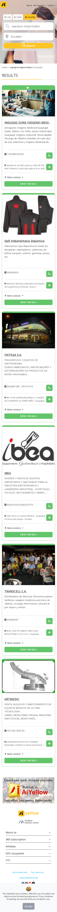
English (51, 5)
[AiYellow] (28, 813)
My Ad (29, 5)
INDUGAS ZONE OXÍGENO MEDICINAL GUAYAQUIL (28, 122)
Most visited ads (20, 872)
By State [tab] (18, 17)
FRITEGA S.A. (13, 355)
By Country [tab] (30, 17)
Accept (28, 906)
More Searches (45, 56)
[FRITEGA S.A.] (28, 331)
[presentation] (7, 17)
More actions (13, 177)
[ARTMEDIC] (28, 676)
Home (5, 67)
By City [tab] (7, 17)
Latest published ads (28, 877)
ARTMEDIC (11, 699)
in (26, 67)
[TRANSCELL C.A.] (28, 565)
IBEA (7, 473)
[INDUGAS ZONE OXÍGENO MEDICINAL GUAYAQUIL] (28, 103)
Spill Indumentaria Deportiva (24, 241)
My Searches (39, 5)
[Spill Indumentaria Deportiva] (28, 214)
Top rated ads (37, 872)
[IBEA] (28, 447)
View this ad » (28, 183)
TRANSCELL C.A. (15, 591)
